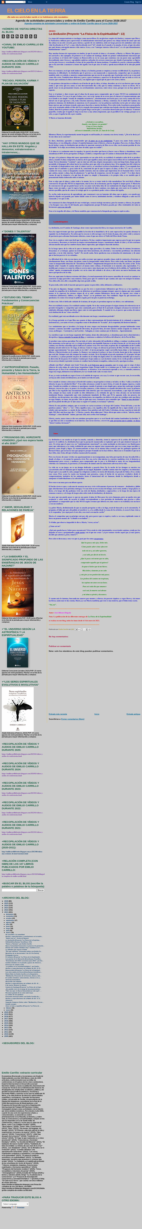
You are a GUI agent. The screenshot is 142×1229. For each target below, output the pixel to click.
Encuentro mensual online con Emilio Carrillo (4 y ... (23, 996)
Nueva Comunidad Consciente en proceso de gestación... (25, 946)
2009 (6, 1036)
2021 (6, 912)
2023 (6, 908)
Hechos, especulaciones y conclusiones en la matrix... (24, 936)
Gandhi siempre (11, 1004)
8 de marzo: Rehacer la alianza (16, 985)
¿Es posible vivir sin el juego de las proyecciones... (23, 989)
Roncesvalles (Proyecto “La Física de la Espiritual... (23, 970)
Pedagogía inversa (12, 955)
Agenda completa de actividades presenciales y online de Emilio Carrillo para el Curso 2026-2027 (71, 23)
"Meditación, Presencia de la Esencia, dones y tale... (23, 976)
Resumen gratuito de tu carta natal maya (19, 993)
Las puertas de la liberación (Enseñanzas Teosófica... (24, 959)
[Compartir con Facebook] (87, 629)
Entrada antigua (133, 714)
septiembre (10, 920)
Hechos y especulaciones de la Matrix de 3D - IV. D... (23, 968)
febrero (9, 1008)
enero (8, 1010)
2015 (6, 1023)
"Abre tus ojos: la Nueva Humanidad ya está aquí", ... (24, 991)
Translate (20, 1208)
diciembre (10, 914)
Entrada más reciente (58, 714)
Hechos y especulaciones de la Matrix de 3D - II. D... (23, 998)
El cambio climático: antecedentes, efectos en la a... (23, 978)
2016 (6, 1021)
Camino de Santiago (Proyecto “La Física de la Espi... (24, 987)
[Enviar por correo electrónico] (79, 629)
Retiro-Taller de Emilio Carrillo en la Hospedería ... (23, 974)
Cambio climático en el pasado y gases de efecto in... (24, 962)
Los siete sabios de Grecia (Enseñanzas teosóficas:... (24, 972)
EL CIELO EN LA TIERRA (36, 11)
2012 (6, 1030)
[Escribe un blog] (81, 629)
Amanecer (9, 1000)
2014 (6, 1025)
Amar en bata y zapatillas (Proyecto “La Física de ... (23, 1006)
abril (8, 930)
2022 (6, 910)
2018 (6, 1016)
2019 (6, 1014)
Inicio (96, 714)
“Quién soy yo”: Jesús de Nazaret (17, 938)
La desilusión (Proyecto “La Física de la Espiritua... (23, 940)
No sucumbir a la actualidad (15, 934)
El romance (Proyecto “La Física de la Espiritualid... (23, 957)
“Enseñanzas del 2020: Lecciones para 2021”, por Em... (25, 961)
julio (8, 924)
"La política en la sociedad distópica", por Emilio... (23, 966)
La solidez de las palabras (14, 994)
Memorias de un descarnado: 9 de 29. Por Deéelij (22, 953)
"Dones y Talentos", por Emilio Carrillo (19, 944)
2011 (6, 1032)
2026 (6, 901)
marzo (8, 932)
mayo (8, 928)
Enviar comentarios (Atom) (72, 719)
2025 (6, 903)
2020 (6, 1012)
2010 (6, 1034)
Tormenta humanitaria (13, 979)
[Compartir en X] (84, 629)
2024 (6, 905)
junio (8, 926)
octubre (9, 918)
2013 (6, 1027)
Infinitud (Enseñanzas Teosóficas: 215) (19, 942)
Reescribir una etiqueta (13, 981)
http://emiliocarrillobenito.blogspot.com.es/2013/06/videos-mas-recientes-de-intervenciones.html (22, 853)
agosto (9, 922)
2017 (6, 1019)
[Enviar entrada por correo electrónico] (76, 629)
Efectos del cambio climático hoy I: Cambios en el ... (23, 947)
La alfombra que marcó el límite (16, 949)
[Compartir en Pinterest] (89, 629)
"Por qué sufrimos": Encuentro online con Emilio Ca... (24, 951)
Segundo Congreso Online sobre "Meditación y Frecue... (25, 1002)
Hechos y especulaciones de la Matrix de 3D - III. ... (23, 983)
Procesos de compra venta (15, 964)
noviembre (10, 916)
